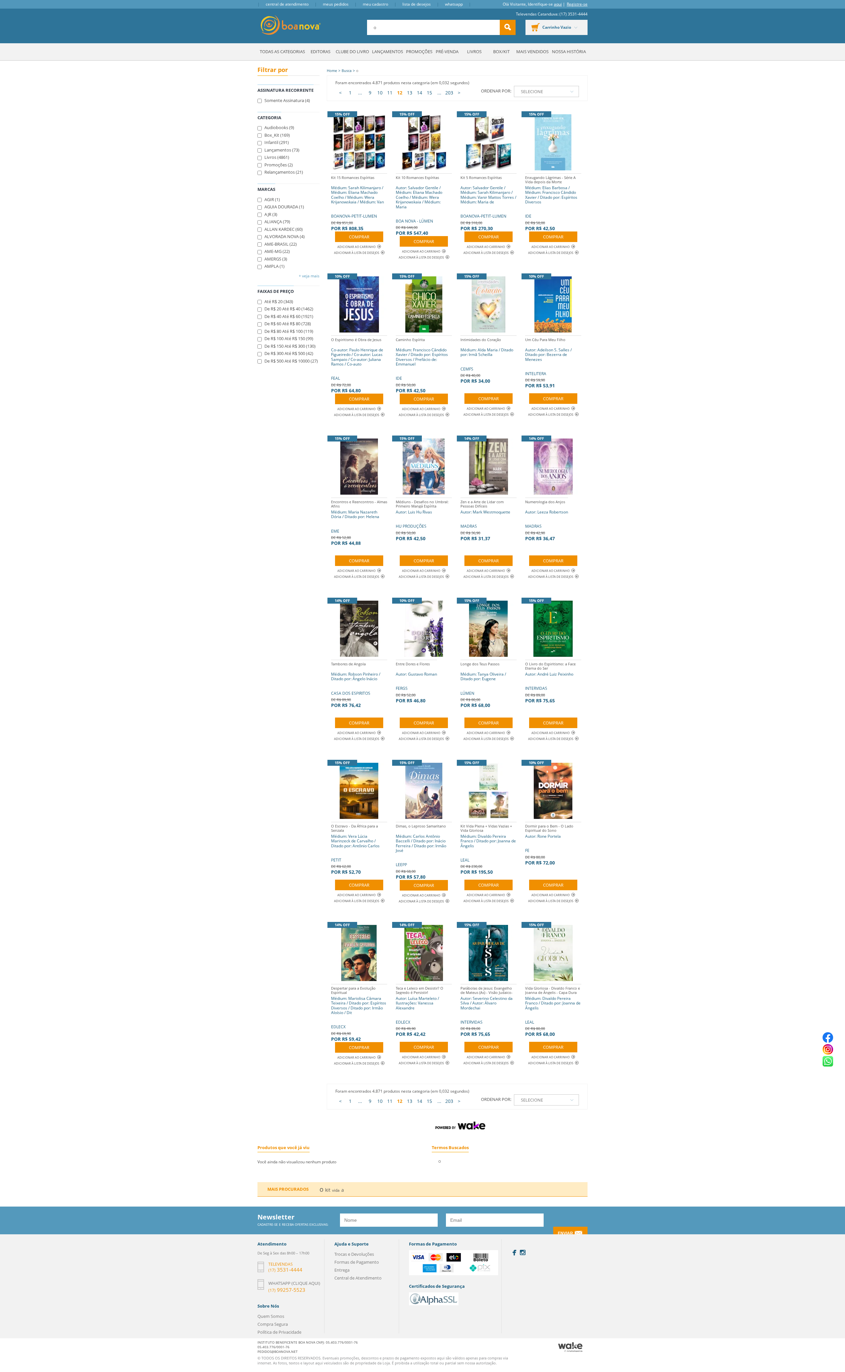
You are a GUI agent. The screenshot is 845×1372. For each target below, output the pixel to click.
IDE (551, 203)
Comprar (359, 237)
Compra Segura (272, 1324)
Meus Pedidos (336, 4)
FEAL (357, 365)
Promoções (419, 51)
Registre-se (577, 4)
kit (327, 1190)
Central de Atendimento (287, 4)
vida (336, 1190)
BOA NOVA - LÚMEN (419, 205)
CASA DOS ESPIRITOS (355, 684)
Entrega (342, 1270)
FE (549, 845)
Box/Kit (501, 51)
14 (419, 92)
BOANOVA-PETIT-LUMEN (357, 203)
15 (429, 92)
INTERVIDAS (550, 682)
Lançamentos (387, 51)
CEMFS (486, 360)
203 (449, 92)
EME (359, 522)
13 (409, 92)
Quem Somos (270, 1316)
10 (380, 92)
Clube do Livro (352, 51)
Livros (474, 51)
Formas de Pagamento (356, 1262)
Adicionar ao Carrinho (356, 247)
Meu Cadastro (375, 4)
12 (399, 92)
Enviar (565, 1233)
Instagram (522, 1252)
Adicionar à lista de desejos (356, 253)
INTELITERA (548, 363)
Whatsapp (454, 4)
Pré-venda (447, 51)
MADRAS (485, 520)
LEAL (488, 849)
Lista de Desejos (416, 4)
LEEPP (421, 852)
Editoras (320, 51)
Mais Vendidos (532, 51)
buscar (508, 27)
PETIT (355, 849)
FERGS (416, 682)
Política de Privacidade (279, 1332)
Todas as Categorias (282, 51)
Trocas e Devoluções (354, 1254)
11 (389, 92)
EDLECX (358, 1014)
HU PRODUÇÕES (422, 520)
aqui (558, 4)
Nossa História (569, 51)
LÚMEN (483, 684)
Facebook (514, 1252)
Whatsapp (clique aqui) (294, 1283)
